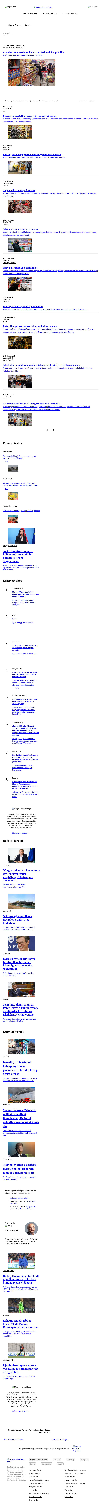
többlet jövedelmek (9, 263)
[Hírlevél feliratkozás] (8, 1214)
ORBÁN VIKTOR (30, 13)
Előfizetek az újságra (59, 1439)
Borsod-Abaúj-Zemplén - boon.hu (39, 1480)
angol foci (6, 1315)
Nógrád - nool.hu (70, 1477)
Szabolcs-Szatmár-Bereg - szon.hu (75, 1483)
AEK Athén (7, 479)
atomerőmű (7, 451)
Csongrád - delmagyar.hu (36, 1483)
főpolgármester (8, 953)
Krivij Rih (6, 1105)
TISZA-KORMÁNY (70, 13)
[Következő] (59, 430)
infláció (5, 185)
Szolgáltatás (46, 1464)
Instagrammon (31, 1207)
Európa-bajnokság (10, 506)
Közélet (57, 1460)
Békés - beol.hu (33, 1477)
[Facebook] (12, 1214)
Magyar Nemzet (14, 25)
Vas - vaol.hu (68, 1490)
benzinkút (6, 150)
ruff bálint (6, 865)
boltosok (6, 301)
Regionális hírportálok (38, 1460)
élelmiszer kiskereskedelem (12, 47)
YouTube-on (20, 1209)
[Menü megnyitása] (93, 7)
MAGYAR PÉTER (50, 13)
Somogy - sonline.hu (71, 1480)
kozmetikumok (8, 360)
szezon (5, 399)
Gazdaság (70, 1460)
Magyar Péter (17, 669)
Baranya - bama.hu (34, 1473)
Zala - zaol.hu (69, 1497)
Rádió (60, 1464)
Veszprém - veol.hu (70, 1493)
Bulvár (32, 1464)
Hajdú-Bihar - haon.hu (35, 1497)
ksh (4, 111)
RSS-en (29, 1209)
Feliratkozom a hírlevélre (88, 101)
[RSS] (35, 1214)
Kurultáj (6, 1056)
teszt (13, 615)
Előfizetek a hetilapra (20, 833)
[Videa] (26, 1214)
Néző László (10, 1223)
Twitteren (13, 1203)
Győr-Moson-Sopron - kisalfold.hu (39, 1493)
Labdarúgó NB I (8, 1271)
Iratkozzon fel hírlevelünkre (19, 1198)
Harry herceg (7, 1159)
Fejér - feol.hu (33, 1490)
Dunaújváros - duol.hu (35, 1487)
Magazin (84, 1460)
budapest (15, 778)
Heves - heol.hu (33, 1500)
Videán (12, 1209)
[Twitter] (21, 1214)
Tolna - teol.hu (69, 1487)
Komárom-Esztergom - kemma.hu (74, 1473)
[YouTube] (30, 1214)
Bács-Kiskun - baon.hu (35, 1470)
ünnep (10, 1226)
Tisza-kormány (17, 588)
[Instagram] (17, 1214)
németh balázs (17, 642)
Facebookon (30, 1201)
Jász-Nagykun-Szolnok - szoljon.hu (75, 1470)
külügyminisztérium (10, 546)
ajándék (5, 321)
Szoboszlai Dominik (19, 696)
